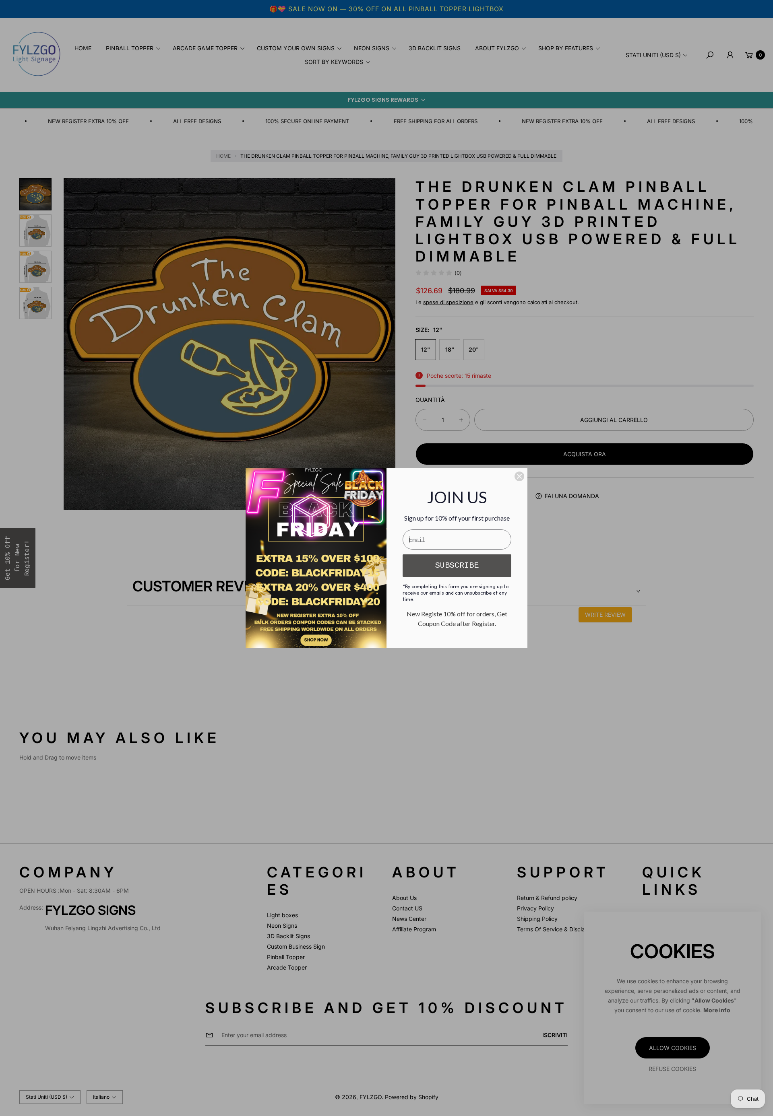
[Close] (519, 476)
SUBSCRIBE (457, 565)
